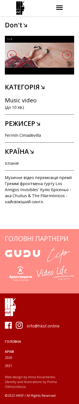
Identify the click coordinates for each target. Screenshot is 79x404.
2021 (8, 366)
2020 (8, 357)
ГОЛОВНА (13, 341)
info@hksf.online (43, 326)
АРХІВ (9, 351)
